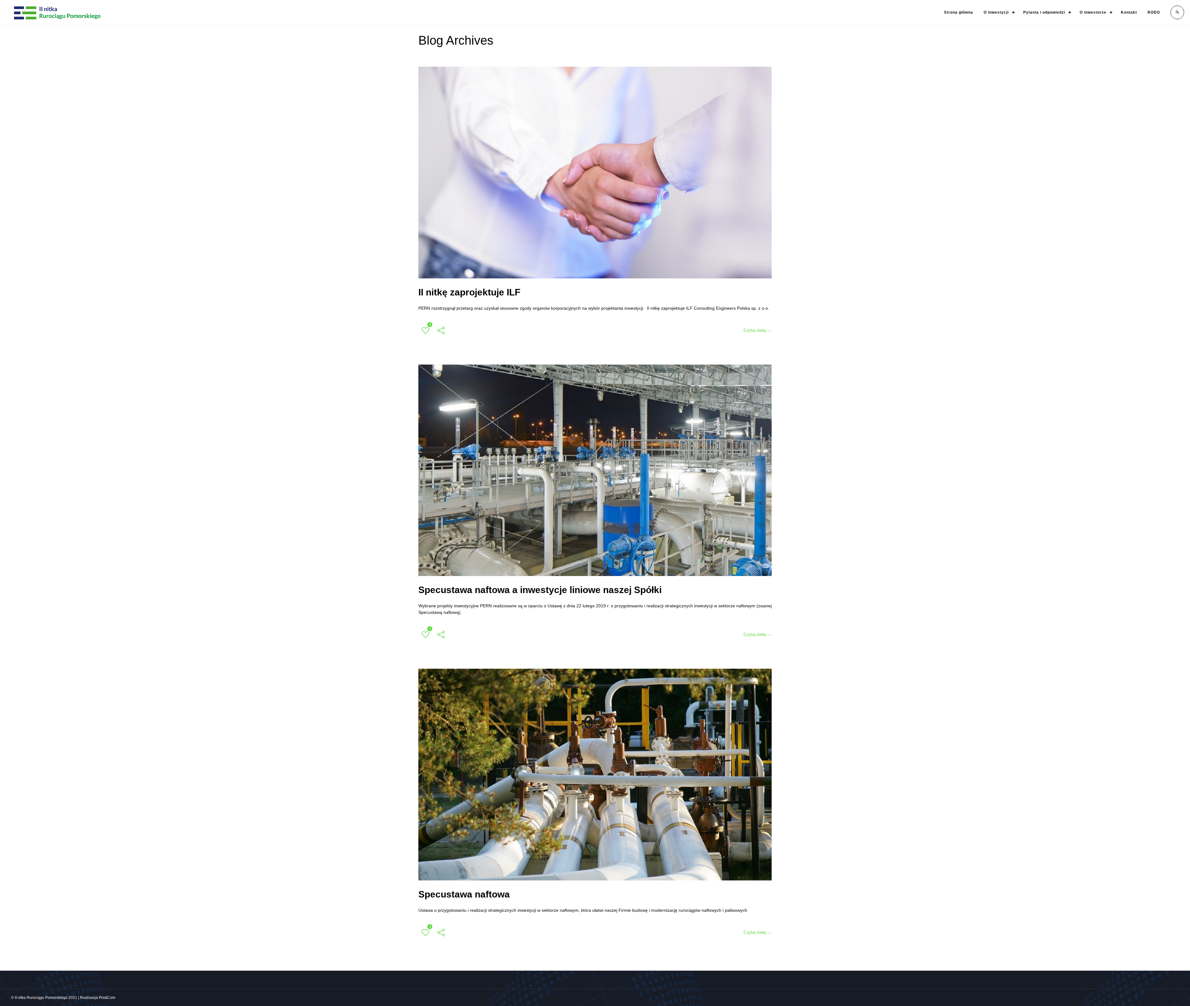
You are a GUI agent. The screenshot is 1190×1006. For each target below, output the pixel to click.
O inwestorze (1093, 12)
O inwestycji (996, 12)
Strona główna (958, 12)
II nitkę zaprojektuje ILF (469, 292)
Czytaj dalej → (757, 330)
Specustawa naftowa (464, 894)
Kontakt (1129, 12)
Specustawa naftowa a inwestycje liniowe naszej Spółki (540, 590)
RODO (1154, 12)
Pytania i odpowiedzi (1044, 12)
